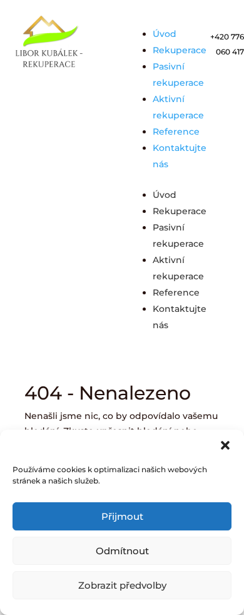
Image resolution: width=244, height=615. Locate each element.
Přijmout (122, 516)
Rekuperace (179, 50)
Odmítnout (122, 551)
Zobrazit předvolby (122, 585)
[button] (225, 445)
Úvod (164, 33)
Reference (176, 131)
